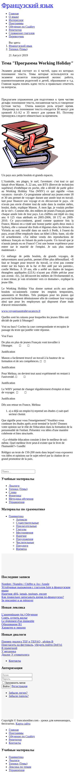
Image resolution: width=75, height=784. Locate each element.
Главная (14, 13)
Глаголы (21, 529)
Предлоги (22, 545)
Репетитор (15, 29)
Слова (12, 492)
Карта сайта (23, 723)
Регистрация (19, 686)
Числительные (25, 542)
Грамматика (16, 516)
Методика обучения (21, 498)
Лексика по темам (20, 766)
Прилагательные (26, 526)
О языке (14, 16)
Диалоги (14, 485)
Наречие (21, 535)
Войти (6, 686)
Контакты (15, 660)
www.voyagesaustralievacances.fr (20, 311)
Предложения (24, 539)
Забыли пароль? (19, 696)
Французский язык (20, 45)
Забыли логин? (18, 692)
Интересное (16, 20)
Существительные (27, 522)
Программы (16, 23)
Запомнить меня (15, 682)
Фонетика (15, 495)
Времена (21, 548)
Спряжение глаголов (22, 33)
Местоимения (24, 532)
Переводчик (16, 36)
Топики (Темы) (18, 49)
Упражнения (16, 502)
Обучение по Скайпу (22, 26)
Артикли (21, 519)
